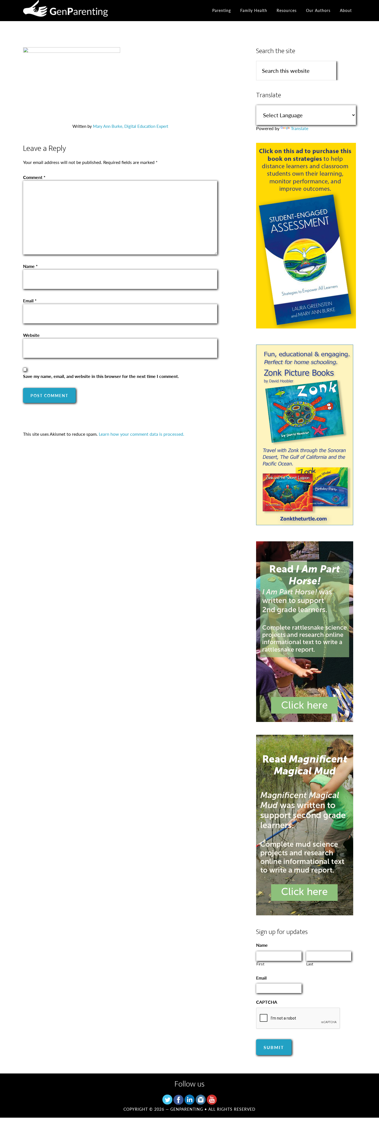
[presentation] (298, 1018)
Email (30, 300)
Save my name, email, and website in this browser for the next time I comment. (101, 376)
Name (30, 266)
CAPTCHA (266, 1002)
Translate (299, 128)
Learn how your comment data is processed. (141, 434)
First (260, 963)
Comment (34, 177)
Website (31, 335)
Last (310, 963)
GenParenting (73, 10)
